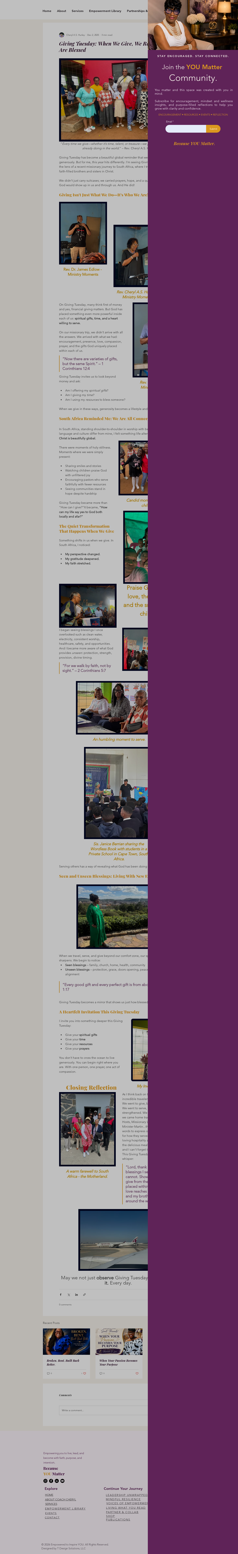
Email (169, 121)
